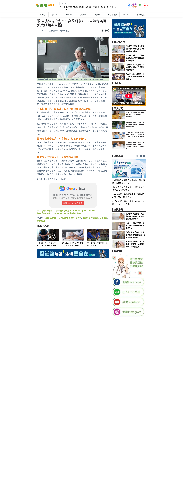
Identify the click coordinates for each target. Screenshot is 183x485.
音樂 (47, 218)
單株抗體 (95, 218)
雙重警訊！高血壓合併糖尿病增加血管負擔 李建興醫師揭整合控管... (135, 48)
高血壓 (75, 7)
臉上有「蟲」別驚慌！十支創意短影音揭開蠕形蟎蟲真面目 (135, 76)
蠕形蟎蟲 (88, 7)
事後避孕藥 (68, 7)
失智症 (53, 218)
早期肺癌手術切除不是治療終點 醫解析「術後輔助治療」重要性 (135, 216)
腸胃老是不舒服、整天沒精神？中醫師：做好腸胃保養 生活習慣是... (135, 244)
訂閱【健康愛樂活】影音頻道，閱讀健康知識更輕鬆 (59, 213)
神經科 (72, 218)
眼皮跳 (81, 7)
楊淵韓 (78, 218)
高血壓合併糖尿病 (107, 7)
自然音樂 (103, 218)
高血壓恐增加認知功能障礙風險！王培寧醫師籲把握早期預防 (135, 58)
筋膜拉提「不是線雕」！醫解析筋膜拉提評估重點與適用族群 (135, 67)
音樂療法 (86, 218)
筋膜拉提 (96, 7)
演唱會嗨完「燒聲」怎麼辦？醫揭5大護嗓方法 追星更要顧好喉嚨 (135, 234)
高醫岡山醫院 (62, 218)
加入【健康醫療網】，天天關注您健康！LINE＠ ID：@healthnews (66, 210)
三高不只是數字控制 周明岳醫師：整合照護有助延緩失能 (135, 225)
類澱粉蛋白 (42, 221)
